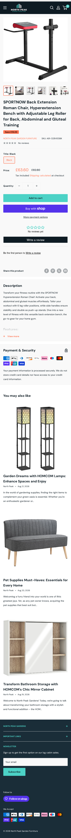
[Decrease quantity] (19, 185)
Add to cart (35, 198)
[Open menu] (5, 7)
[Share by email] (65, 270)
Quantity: (8, 185)
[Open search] (52, 8)
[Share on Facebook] (46, 270)
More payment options (35, 217)
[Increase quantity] (36, 185)
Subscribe (14, 772)
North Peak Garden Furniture (20, 138)
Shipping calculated (40, 175)
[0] (65, 8)
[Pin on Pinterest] (53, 270)
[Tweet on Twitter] (59, 270)
